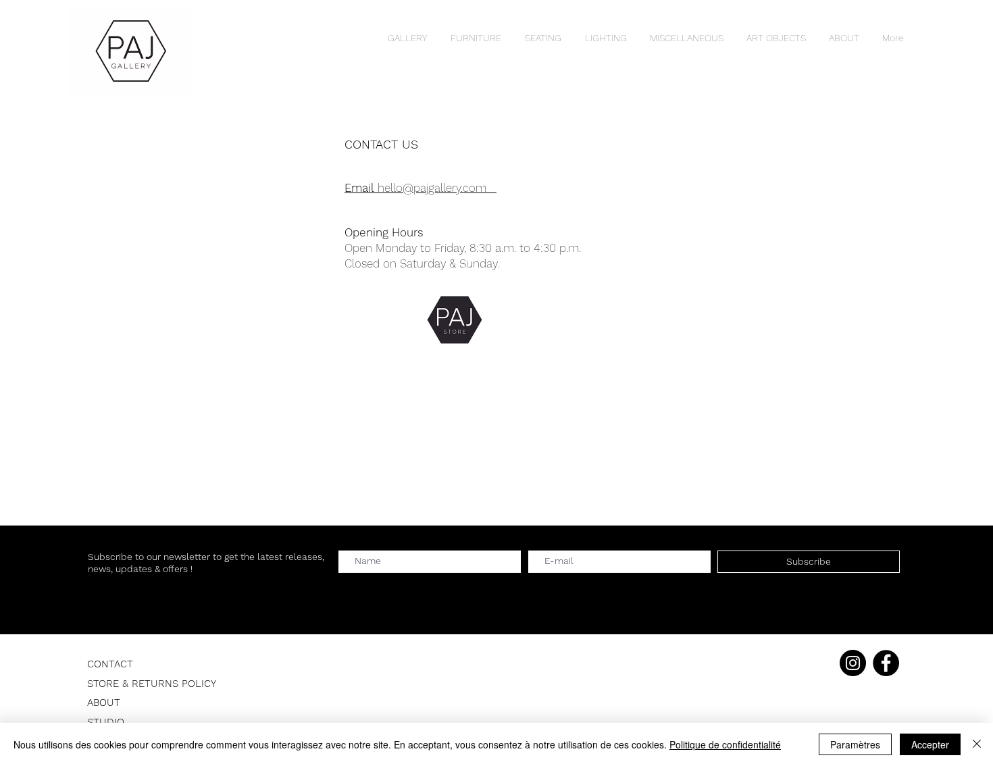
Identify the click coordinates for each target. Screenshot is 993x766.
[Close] (977, 744)
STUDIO (105, 722)
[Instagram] (853, 663)
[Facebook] (886, 663)
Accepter (930, 744)
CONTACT (110, 664)
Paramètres (855, 744)
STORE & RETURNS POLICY (151, 684)
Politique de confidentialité (725, 744)
